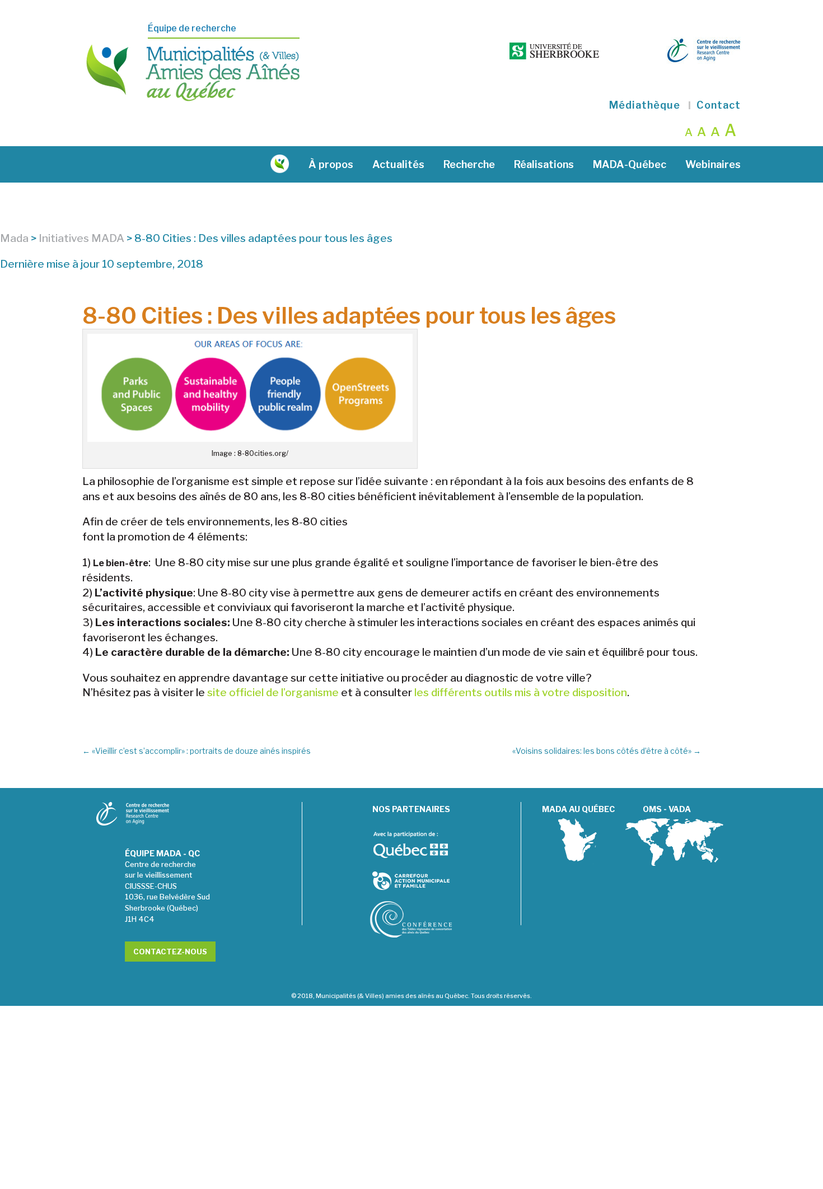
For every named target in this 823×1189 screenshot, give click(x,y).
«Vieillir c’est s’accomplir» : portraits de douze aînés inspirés (196, 751)
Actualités (398, 164)
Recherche (469, 164)
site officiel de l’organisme (273, 692)
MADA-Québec (629, 164)
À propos (330, 164)
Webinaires (713, 164)
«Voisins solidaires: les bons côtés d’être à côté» (606, 751)
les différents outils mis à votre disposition (520, 692)
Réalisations (544, 164)
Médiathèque (644, 105)
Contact (718, 105)
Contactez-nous (170, 951)
